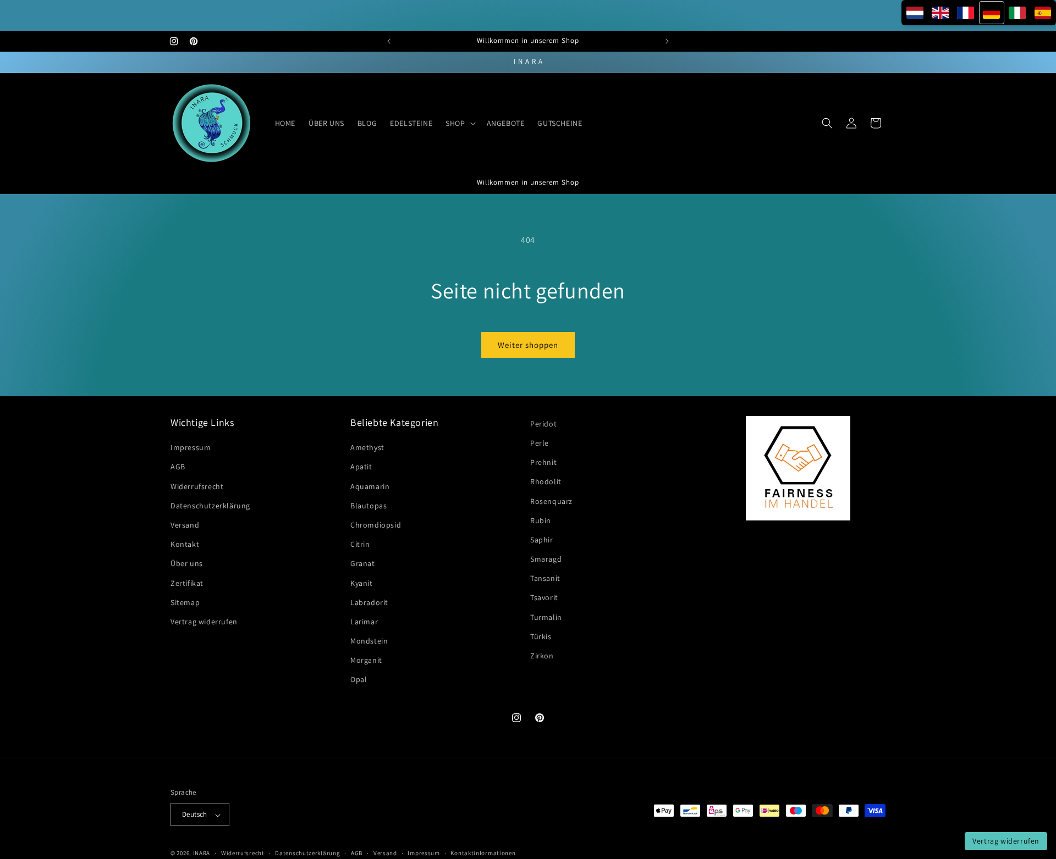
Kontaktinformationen (482, 853)
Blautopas (368, 506)
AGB (177, 467)
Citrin (360, 545)
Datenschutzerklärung (210, 506)
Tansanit (545, 579)
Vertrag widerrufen (204, 622)
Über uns (186, 564)
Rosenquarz (551, 501)
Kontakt (184, 545)
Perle (539, 443)
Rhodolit (546, 482)
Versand (184, 525)
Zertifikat (187, 583)
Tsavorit (544, 598)
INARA (202, 853)
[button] (459, 123)
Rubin (540, 520)
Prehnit (543, 463)
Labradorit (369, 602)
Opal (358, 680)
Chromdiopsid (375, 525)
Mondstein (369, 641)
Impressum (190, 448)
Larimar (364, 622)
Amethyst (367, 448)
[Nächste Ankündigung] (667, 41)
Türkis (541, 636)
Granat (362, 564)
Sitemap (185, 602)
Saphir (541, 540)
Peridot (543, 424)
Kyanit (361, 583)
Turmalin (546, 617)
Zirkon (542, 656)
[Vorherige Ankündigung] (389, 41)
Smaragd (546, 559)
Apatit (361, 467)
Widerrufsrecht (196, 486)
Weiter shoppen (528, 345)
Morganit (366, 661)
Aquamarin (369, 486)
